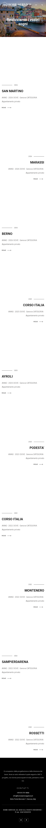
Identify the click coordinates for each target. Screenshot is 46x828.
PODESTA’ (37, 448)
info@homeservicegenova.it (23, 796)
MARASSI (37, 162)
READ (4, 107)
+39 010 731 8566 (23, 793)
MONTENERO (34, 590)
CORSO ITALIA (33, 305)
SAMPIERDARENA (15, 662)
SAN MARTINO (12, 91)
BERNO (7, 234)
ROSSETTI (36, 733)
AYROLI (7, 376)
